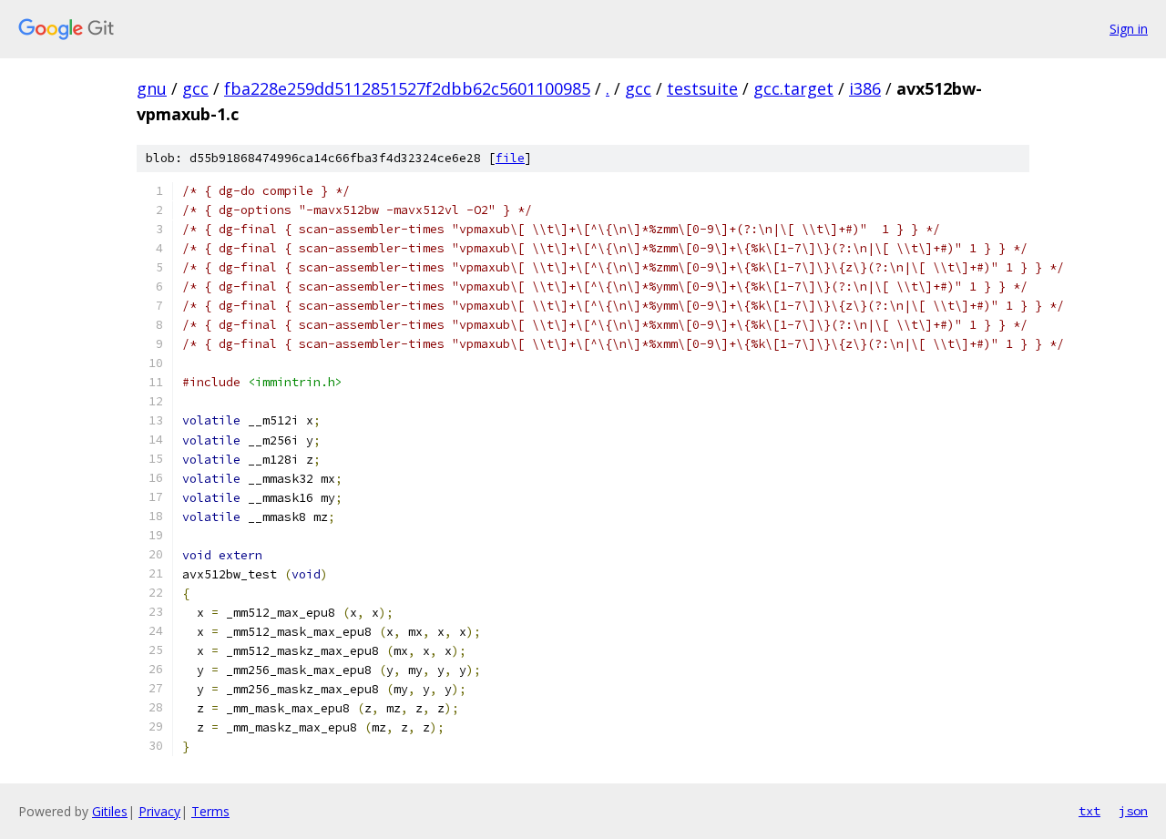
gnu (152, 88)
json (1133, 811)
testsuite (702, 88)
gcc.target (793, 88)
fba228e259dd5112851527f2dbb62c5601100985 (407, 88)
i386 (865, 88)
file (510, 158)
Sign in (1129, 28)
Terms (210, 811)
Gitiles (110, 811)
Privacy (159, 811)
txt (1089, 811)
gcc (195, 88)
